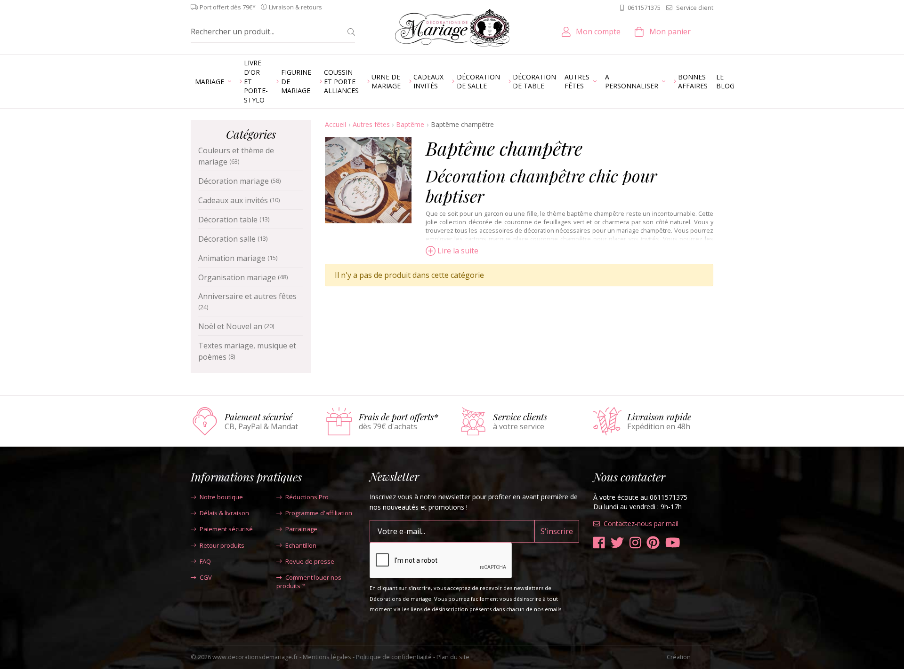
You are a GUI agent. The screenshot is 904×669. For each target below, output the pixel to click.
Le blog (725, 81)
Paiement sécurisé (226, 529)
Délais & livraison (224, 513)
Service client (694, 7)
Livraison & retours (295, 7)
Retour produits (222, 545)
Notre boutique (221, 497)
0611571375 (644, 7)
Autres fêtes (371, 124)
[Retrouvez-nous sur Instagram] (635, 543)
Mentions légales (327, 657)
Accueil (335, 124)
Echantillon (300, 545)
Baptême (410, 124)
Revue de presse (309, 561)
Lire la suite (457, 250)
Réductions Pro (307, 497)
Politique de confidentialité (394, 657)
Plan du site (452, 657)
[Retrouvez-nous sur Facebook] (599, 543)
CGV (206, 577)
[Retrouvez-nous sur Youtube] (672, 543)
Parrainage (301, 529)
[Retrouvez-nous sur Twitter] (617, 543)
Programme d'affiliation (318, 513)
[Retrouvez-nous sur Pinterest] (653, 543)
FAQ (205, 561)
